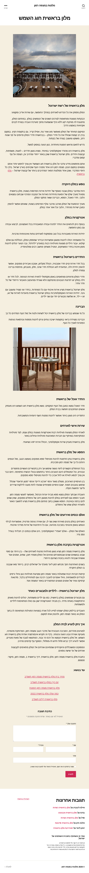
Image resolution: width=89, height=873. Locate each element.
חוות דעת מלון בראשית (63, 828)
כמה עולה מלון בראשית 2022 (44, 693)
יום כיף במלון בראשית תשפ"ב (44, 682)
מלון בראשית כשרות (61, 808)
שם (74, 745)
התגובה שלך (71, 724)
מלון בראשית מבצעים (67, 813)
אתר (74, 756)
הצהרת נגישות (23, 799)
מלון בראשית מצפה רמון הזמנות (44, 688)
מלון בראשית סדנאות (64, 823)
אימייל (40, 745)
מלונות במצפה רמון (44, 5)
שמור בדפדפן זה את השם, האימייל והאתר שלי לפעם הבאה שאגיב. (52, 767)
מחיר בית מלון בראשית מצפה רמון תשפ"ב (44, 676)
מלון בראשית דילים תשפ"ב (44, 699)
